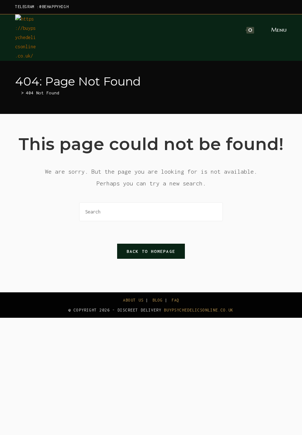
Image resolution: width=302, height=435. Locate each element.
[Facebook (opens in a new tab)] (251, 7)
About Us (133, 300)
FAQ (175, 300)
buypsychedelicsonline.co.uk (198, 310)
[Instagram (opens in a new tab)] (259, 7)
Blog (157, 300)
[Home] (17, 92)
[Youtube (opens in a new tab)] (284, 7)
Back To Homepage (151, 251)
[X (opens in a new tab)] (242, 7)
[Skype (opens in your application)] (276, 7)
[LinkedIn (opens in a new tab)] (268, 7)
